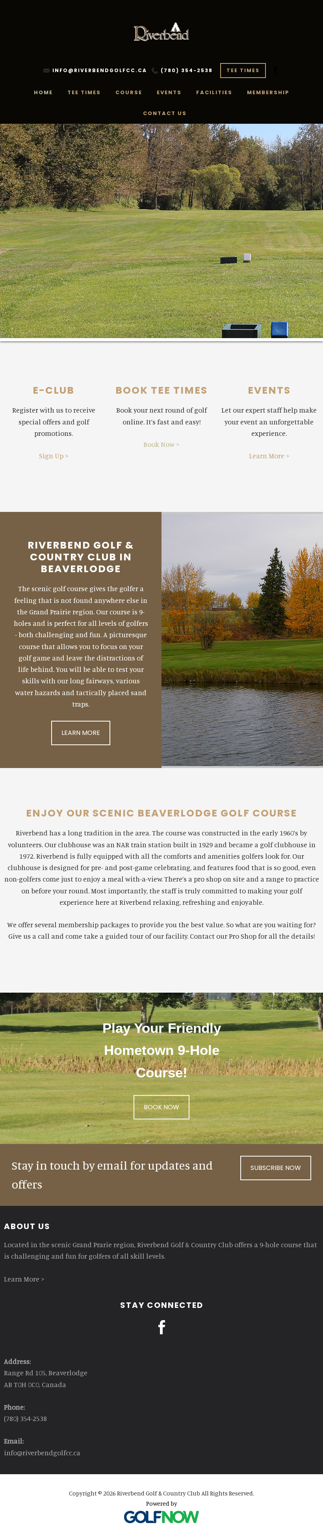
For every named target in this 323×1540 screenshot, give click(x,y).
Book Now (161, 1107)
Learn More (80, 732)
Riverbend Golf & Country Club (161, 31)
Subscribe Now (276, 1167)
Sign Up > (54, 455)
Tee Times (243, 70)
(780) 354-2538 (187, 70)
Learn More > (269, 455)
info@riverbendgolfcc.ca (99, 70)
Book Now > (161, 444)
